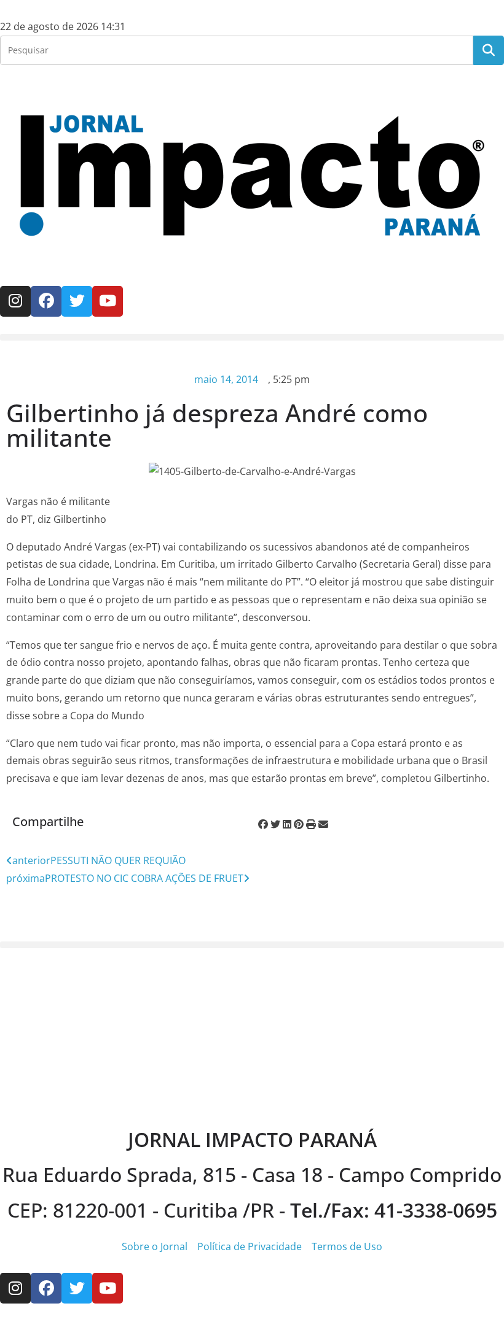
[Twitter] (76, 301)
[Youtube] (107, 301)
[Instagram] (15, 301)
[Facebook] (46, 301)
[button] (252, 337)
